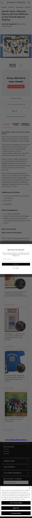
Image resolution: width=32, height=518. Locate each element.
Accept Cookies (16, 513)
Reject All (16, 508)
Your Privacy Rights (16, 503)
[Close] (30, 488)
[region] (16, 501)
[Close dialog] (30, 245)
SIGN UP (16, 264)
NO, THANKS (16, 268)
